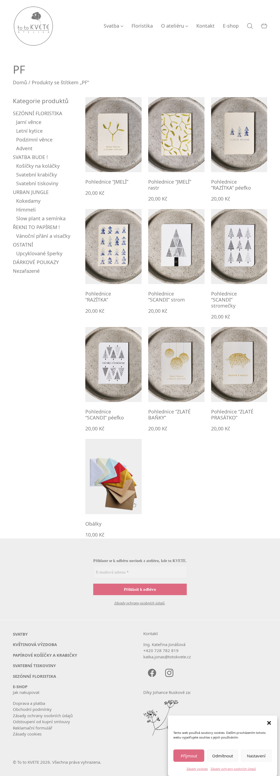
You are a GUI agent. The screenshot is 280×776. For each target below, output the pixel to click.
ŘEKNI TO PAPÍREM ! (36, 227)
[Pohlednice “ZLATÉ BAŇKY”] (176, 364)
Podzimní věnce (34, 139)
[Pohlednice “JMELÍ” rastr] (176, 134)
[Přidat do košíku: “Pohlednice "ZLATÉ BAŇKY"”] (196, 392)
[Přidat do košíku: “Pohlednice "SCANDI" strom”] (196, 274)
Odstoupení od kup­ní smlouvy (41, 721)
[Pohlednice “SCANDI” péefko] (113, 364)
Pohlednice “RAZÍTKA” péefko (231, 185)
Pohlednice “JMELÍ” (106, 182)
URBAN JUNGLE (31, 192)
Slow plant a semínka (41, 218)
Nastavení (256, 755)
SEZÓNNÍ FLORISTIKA (37, 113)
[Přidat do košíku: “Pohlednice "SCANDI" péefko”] (133, 392)
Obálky (93, 524)
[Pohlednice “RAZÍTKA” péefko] (239, 134)
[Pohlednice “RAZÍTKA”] (113, 246)
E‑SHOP (20, 686)
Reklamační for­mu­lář (32, 728)
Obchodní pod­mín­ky (32, 709)
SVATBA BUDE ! (30, 157)
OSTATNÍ (23, 244)
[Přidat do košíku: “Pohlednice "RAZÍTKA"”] (133, 274)
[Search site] (250, 26)
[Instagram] (169, 672)
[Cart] (264, 26)
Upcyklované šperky (39, 253)
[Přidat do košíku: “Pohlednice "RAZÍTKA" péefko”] (259, 162)
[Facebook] (152, 672)
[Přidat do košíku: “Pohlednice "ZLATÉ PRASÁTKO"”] (259, 392)
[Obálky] (113, 476)
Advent (24, 148)
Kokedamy (28, 201)
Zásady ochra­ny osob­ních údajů (43, 715)
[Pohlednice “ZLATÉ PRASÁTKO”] (239, 364)
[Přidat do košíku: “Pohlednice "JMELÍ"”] (133, 162)
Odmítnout (222, 755)
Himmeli (26, 209)
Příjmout (189, 755)
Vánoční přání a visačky (43, 236)
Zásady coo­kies (27, 734)
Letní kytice (29, 131)
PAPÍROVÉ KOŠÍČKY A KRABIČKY (45, 655)
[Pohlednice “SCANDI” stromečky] (239, 246)
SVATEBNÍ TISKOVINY (34, 665)
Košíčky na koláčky (38, 166)
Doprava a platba (29, 703)
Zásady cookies (197, 769)
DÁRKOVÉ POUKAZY (36, 262)
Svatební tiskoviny (37, 183)
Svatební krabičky (36, 174)
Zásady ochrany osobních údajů (233, 769)
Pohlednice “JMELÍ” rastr (169, 185)
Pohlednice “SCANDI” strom (166, 297)
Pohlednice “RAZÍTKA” (98, 297)
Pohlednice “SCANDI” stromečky (224, 300)
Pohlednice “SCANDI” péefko (104, 415)
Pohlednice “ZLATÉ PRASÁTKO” (232, 415)
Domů (20, 82)
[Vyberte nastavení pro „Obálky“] (133, 504)
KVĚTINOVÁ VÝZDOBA (35, 644)
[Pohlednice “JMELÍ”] (113, 134)
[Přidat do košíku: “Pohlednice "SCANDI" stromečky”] (259, 274)
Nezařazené (26, 271)
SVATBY (20, 634)
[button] (269, 722)
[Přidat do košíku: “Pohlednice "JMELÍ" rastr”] (196, 162)
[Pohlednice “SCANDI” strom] (176, 246)
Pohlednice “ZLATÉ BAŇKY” (169, 415)
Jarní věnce (28, 122)
